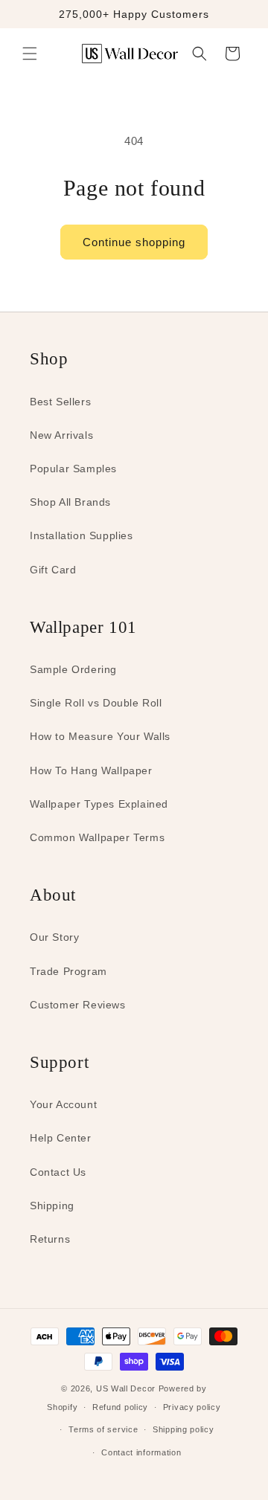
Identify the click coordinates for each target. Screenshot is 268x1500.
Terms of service (103, 1429)
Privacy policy (192, 1407)
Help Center (61, 1138)
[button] (29, 53)
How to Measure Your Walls (100, 736)
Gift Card (53, 570)
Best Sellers (60, 402)
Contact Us (58, 1172)
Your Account (63, 1104)
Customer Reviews (78, 1005)
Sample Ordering (73, 669)
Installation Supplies (81, 535)
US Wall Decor (126, 1388)
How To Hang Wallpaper (91, 770)
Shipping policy (183, 1429)
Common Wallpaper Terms (97, 837)
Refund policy (120, 1407)
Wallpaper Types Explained (99, 804)
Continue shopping (134, 242)
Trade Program (68, 971)
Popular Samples (73, 468)
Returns (50, 1239)
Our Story (54, 937)
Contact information (141, 1452)
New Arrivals (61, 435)
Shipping (52, 1205)
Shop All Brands (70, 502)
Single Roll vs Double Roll (96, 703)
